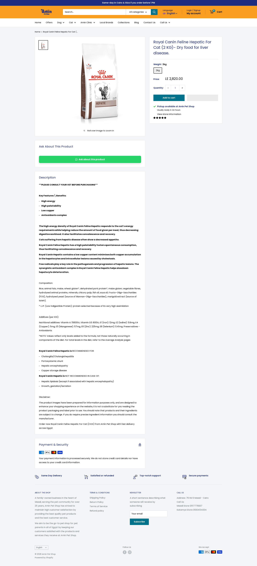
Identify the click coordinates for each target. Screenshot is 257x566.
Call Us (163, 22)
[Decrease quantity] (168, 88)
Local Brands (106, 22)
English (39, 547)
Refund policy (97, 510)
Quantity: (158, 87)
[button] (202, 98)
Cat (71, 22)
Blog (136, 22)
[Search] (154, 12)
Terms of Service (98, 506)
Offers (49, 22)
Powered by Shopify (44, 557)
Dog (59, 22)
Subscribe (139, 521)
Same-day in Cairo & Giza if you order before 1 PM (128, 2)
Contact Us (149, 22)
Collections (124, 22)
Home (38, 22)
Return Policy (96, 502)
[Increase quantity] (182, 88)
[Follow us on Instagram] (130, 552)
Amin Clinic (86, 22)
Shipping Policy (97, 497)
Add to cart (169, 97)
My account (194, 13)
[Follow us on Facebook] (124, 552)
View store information (169, 114)
